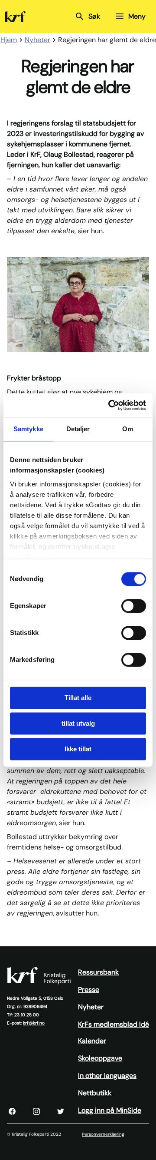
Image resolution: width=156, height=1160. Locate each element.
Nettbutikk (94, 1092)
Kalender (92, 1040)
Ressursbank (98, 972)
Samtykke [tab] (28, 429)
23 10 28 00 (26, 1015)
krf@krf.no (34, 1023)
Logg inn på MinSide (109, 1110)
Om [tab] (127, 429)
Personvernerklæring (103, 1134)
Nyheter (91, 1006)
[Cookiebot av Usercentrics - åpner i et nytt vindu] (110, 405)
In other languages (107, 1075)
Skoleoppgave (100, 1058)
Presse (88, 989)
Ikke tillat (78, 749)
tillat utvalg (78, 723)
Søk (94, 16)
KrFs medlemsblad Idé (113, 1024)
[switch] (133, 606)
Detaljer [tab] (78, 429)
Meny (137, 16)
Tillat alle (78, 697)
